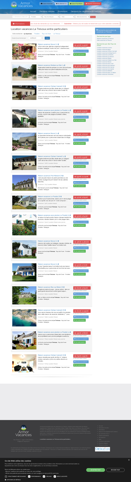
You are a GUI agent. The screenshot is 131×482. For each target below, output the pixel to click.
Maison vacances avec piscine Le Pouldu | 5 (54, 215)
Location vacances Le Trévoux (105, 56)
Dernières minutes (47, 11)
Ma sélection (102, 437)
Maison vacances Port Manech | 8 (50, 176)
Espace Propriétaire (76, 3)
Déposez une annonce (93, 3)
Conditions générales (104, 441)
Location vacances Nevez (104, 62)
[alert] (65, 470)
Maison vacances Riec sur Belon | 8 (50, 287)
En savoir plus (55, 473)
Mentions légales (103, 443)
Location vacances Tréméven (105, 74)
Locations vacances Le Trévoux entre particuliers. (55, 439)
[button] (44, 480)
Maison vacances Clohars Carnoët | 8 (51, 310)
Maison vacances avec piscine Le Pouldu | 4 (54, 110)
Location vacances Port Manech (106, 65)
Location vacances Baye (104, 49)
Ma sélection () (61, 3)
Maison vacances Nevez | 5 (48, 264)
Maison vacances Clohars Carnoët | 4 (51, 156)
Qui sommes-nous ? (104, 433)
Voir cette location (80, 54)
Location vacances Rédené (104, 70)
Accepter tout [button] (96, 470)
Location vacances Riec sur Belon (106, 72)
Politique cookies (103, 445)
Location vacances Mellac (104, 58)
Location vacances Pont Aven (105, 63)
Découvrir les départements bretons (86, 11)
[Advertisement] (107, 108)
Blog (100, 439)
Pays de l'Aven (46, 33)
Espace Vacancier (47, 3)
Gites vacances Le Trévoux (104, 40)
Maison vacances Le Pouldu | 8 (49, 196)
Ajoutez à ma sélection (81, 51)
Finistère (37, 33)
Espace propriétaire (104, 435)
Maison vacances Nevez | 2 (48, 44)
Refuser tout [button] (115, 470)
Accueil (33, 11)
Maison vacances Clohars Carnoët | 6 (51, 86)
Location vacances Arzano (104, 47)
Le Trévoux (56, 33)
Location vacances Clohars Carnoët (107, 51)
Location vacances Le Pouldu (105, 54)
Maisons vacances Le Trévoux (105, 38)
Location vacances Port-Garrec (105, 67)
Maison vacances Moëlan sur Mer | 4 (51, 65)
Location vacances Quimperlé (105, 69)
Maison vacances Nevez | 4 (48, 133)
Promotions (62, 11)
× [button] (129, 460)
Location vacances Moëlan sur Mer (107, 60)
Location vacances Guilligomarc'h (106, 53)
